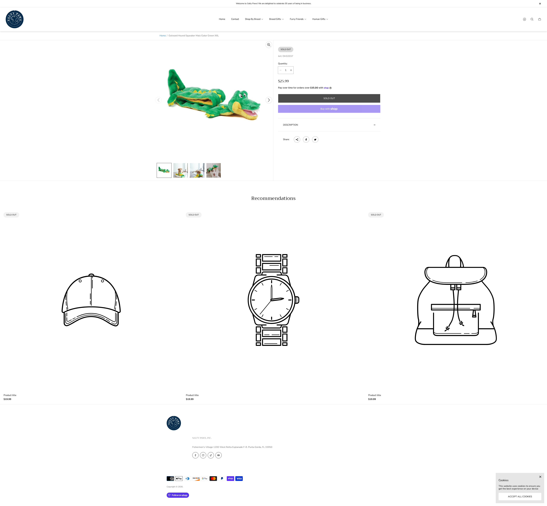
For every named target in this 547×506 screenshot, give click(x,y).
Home (163, 35)
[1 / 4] (164, 170)
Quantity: (282, 63)
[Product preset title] (91, 300)
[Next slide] (269, 100)
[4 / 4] (213, 170)
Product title (10, 395)
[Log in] (524, 19)
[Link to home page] (174, 423)
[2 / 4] (180, 170)
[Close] (540, 477)
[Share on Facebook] (306, 139)
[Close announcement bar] (540, 3)
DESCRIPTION (290, 124)
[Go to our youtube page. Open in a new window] (218, 455)
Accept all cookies (520, 496)
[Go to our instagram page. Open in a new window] (203, 455)
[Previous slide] (158, 100)
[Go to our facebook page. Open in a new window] (195, 455)
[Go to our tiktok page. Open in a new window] (211, 455)
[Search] (532, 19)
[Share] (297, 139)
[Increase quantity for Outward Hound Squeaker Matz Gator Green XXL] (291, 70)
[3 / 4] (197, 170)
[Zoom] (269, 45)
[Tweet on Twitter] (315, 139)
